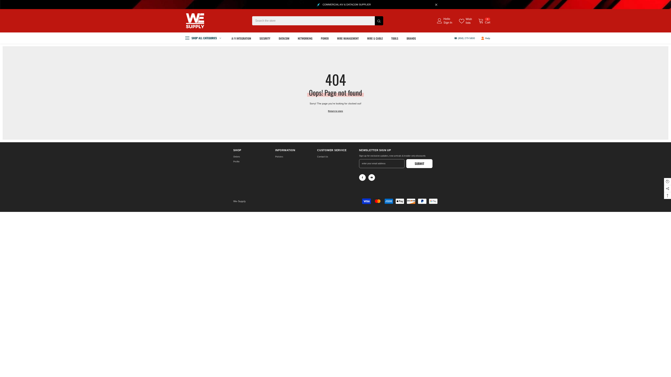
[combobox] (313, 20)
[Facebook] (362, 177)
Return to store (335, 111)
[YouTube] (371, 177)
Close (436, 4)
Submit (419, 163)
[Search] (317, 20)
